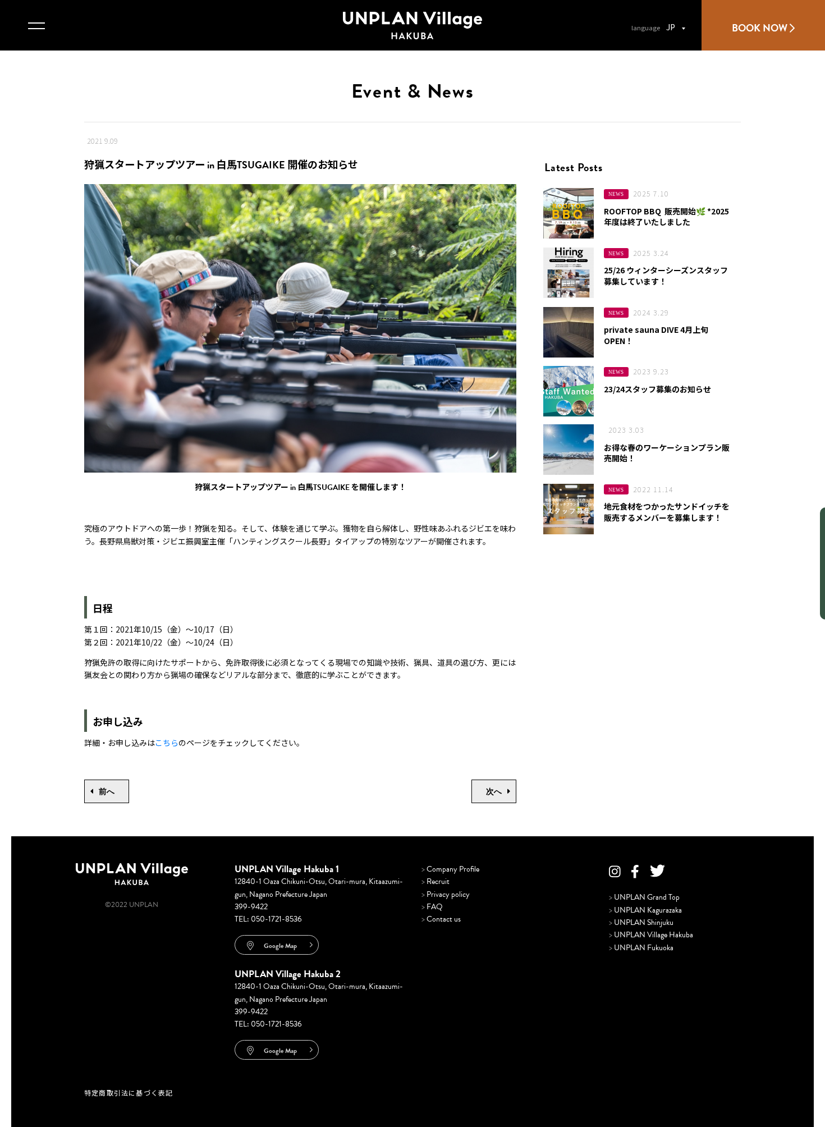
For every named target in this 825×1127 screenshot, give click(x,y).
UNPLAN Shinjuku (641, 922)
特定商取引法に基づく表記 (128, 1092)
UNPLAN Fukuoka (641, 948)
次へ (494, 792)
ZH (358, 290)
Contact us (441, 919)
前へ (106, 792)
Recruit (435, 881)
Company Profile (450, 869)
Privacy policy (445, 894)
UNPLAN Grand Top (644, 897)
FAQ (432, 907)
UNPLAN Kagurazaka (645, 910)
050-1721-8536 (276, 919)
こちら (166, 742)
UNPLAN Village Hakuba (651, 935)
